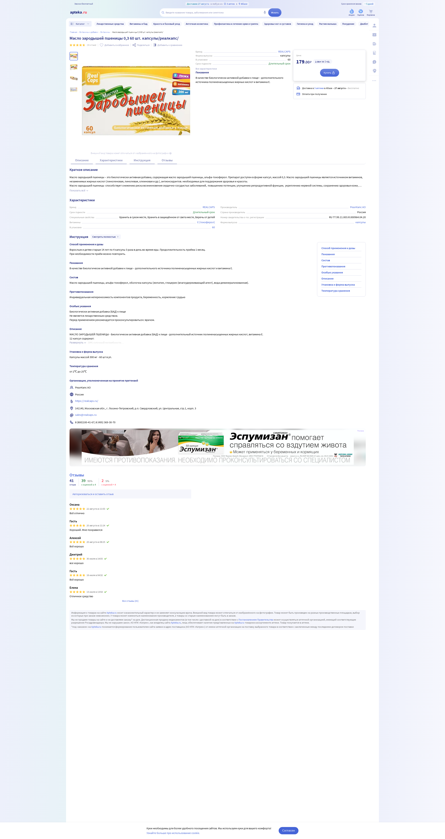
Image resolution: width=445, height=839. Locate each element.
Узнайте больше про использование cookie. (173, 833)
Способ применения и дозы (338, 248)
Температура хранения (335, 290)
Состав (325, 260)
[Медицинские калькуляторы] (374, 52)
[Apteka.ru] (81, 12)
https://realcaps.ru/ (86, 401)
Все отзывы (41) (130, 600)
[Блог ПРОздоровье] (374, 43)
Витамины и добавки (88, 32)
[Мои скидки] (374, 34)
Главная (73, 32)
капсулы (360, 222)
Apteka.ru (112, 612)
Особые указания (332, 272)
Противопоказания (333, 266)
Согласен (288, 830)
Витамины (105, 32)
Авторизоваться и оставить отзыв (93, 494)
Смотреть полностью (104, 236)
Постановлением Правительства (255, 619)
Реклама (360, 431)
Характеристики (111, 160)
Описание (82, 160)
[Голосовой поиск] (265, 12)
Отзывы (167, 160)
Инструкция (142, 160)
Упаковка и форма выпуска (338, 284)
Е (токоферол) (206, 222)
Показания (328, 254)
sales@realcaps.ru (86, 414)
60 (213, 227)
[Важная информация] (374, 61)
